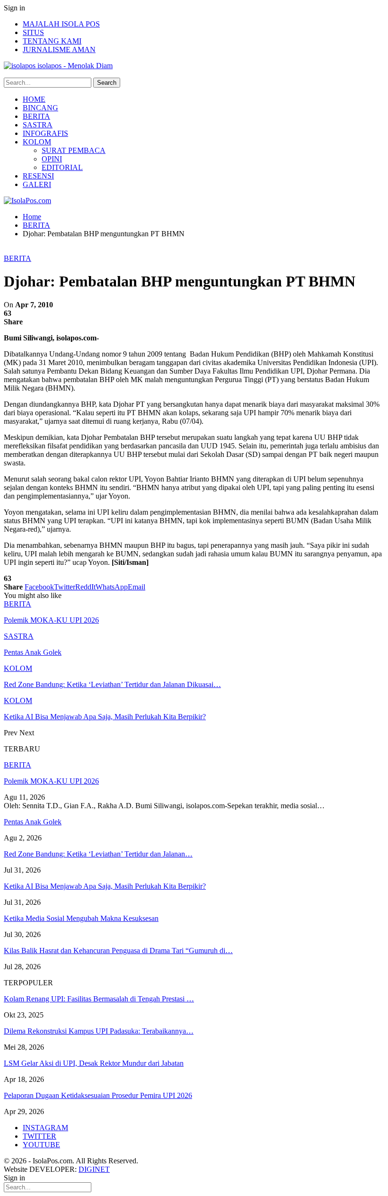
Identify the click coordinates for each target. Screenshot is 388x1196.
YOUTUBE (41, 1145)
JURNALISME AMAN (59, 49)
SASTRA (38, 125)
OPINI (52, 159)
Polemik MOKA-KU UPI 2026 (51, 781)
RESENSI (38, 176)
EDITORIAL (62, 167)
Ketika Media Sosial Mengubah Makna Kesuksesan (81, 918)
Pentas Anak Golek (33, 822)
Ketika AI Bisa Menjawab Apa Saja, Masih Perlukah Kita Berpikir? (105, 886)
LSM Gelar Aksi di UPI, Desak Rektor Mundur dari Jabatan (94, 1063)
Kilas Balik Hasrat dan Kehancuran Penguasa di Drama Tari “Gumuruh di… (118, 950)
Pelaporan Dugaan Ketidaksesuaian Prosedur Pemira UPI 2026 (98, 1095)
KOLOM (37, 142)
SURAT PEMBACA (74, 150)
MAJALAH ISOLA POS (61, 24)
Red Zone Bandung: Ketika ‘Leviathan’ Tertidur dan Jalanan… (98, 854)
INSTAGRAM (45, 1128)
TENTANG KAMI (52, 41)
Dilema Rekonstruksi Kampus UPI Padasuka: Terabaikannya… (99, 1031)
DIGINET (94, 1169)
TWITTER (39, 1136)
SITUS (33, 32)
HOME (34, 99)
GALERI (37, 184)
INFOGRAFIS (45, 133)
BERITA (36, 116)
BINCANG (40, 108)
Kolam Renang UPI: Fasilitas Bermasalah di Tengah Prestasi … (99, 999)
